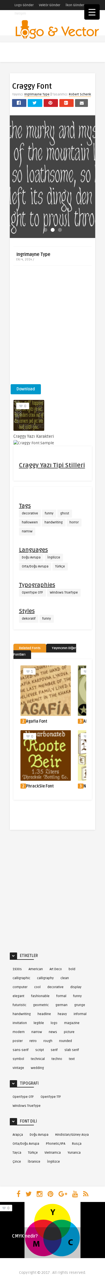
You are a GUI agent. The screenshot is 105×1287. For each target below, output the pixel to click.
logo (54, 1023)
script (39, 1050)
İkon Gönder (75, 5)
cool (37, 987)
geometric (41, 1005)
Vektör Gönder (49, 5)
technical (38, 1059)
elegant (18, 996)
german (61, 1005)
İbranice (34, 1162)
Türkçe (60, 566)
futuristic (19, 1005)
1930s (17, 969)
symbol (18, 1059)
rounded (65, 1041)
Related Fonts (30, 648)
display (75, 987)
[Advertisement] (52, 326)
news (53, 1032)
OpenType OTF (32, 592)
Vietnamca (53, 1153)
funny (49, 513)
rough (47, 1041)
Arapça (18, 1135)
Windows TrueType (64, 592)
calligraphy (45, 978)
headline (44, 1014)
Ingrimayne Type (37, 94)
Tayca (17, 1153)
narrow (27, 531)
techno (57, 1059)
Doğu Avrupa (31, 557)
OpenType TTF (51, 1097)
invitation (20, 1023)
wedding (37, 1068)
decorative (30, 513)
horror (74, 522)
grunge (79, 1005)
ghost (64, 513)
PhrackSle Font (40, 786)
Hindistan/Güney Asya (72, 1135)
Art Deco (56, 969)
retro (33, 1041)
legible (39, 1023)
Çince (17, 1162)
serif (54, 1050)
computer (20, 987)
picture (69, 1032)
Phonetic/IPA (55, 1144)
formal (61, 996)
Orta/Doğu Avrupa (35, 566)
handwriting (54, 522)
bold (72, 969)
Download (26, 389)
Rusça (76, 1144)
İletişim (20, 14)
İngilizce (53, 557)
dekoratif (29, 619)
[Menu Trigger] (92, 12)
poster (18, 1041)
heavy (62, 1014)
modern (19, 1032)
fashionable (40, 996)
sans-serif (21, 1050)
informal (80, 1014)
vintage (18, 1068)
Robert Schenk (80, 94)
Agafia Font (36, 721)
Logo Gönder (24, 5)
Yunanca (74, 1153)
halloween (30, 522)
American (36, 969)
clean (64, 978)
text (72, 1059)
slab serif (71, 1050)
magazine (72, 1023)
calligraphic (21, 978)
